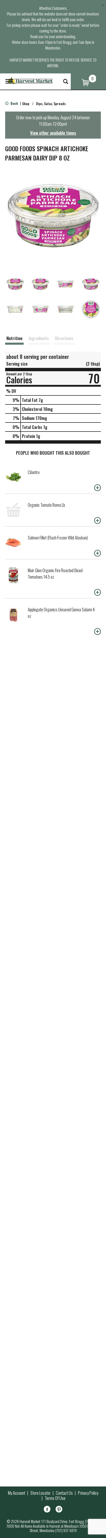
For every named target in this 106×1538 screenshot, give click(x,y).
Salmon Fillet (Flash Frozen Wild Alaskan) (58, 537)
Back (14, 103)
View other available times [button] (53, 133)
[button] (15, 284)
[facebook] (47, 1510)
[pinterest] (59, 1510)
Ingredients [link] (39, 338)
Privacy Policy (88, 1492)
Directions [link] (64, 338)
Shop (25, 103)
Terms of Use (55, 1498)
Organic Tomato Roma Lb (46, 505)
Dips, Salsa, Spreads (51, 103)
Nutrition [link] (14, 338)
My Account (16, 1492)
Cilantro (34, 472)
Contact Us (64, 1492)
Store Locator (40, 1492)
